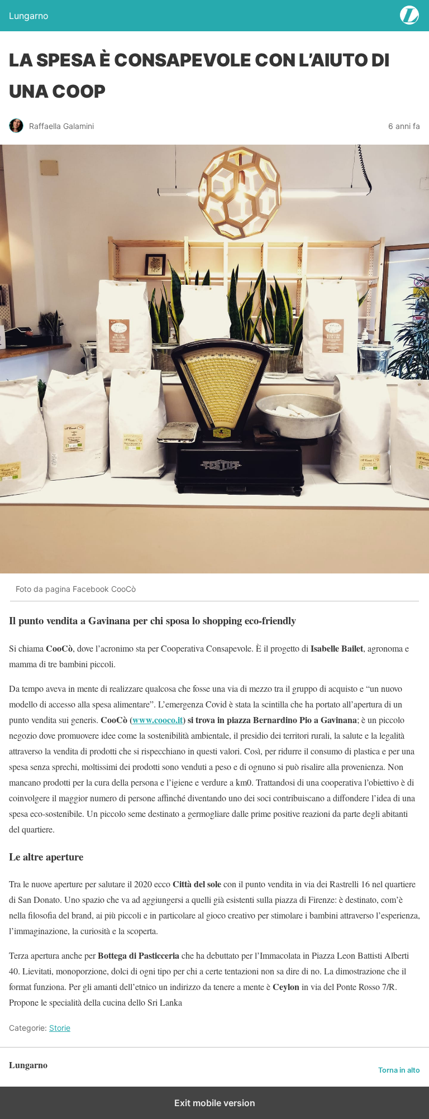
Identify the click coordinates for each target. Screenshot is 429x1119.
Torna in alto (399, 1070)
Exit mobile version (214, 1102)
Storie (59, 1027)
